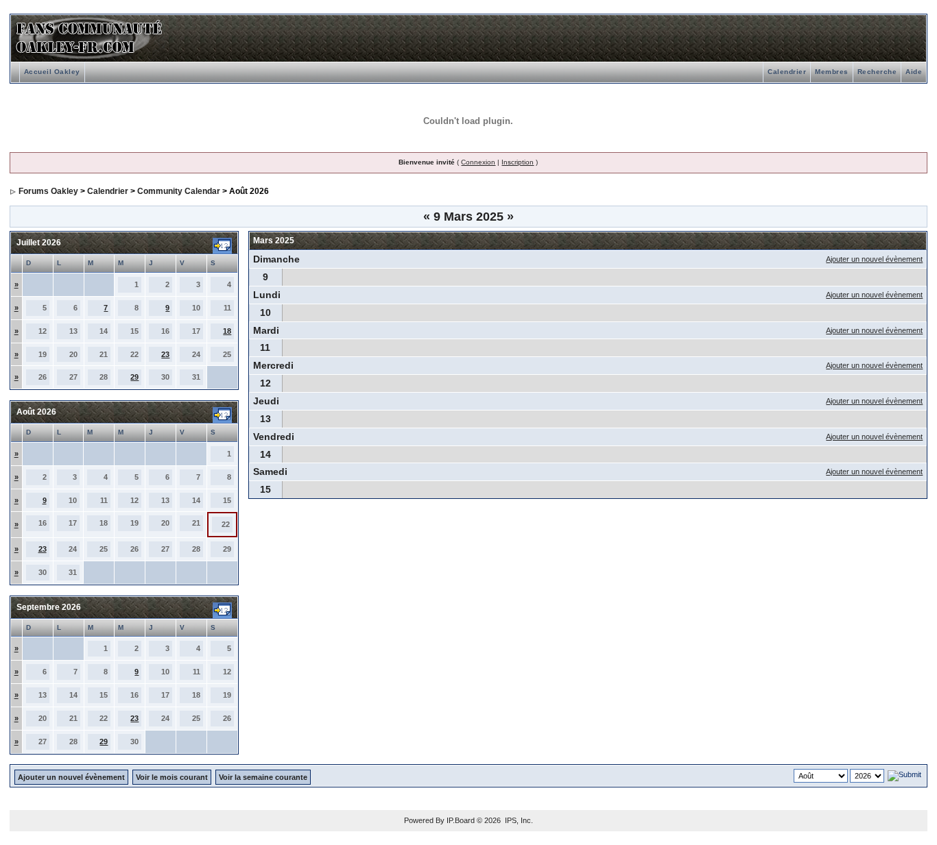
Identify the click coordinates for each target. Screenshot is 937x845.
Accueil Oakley (52, 71)
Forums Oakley (48, 191)
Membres (832, 71)
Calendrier (787, 71)
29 (134, 377)
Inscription (517, 162)
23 (165, 354)
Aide (913, 71)
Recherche (877, 71)
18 (227, 331)
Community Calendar (178, 191)
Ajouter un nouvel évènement (874, 259)
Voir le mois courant (172, 777)
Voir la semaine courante (263, 777)
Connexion (478, 162)
